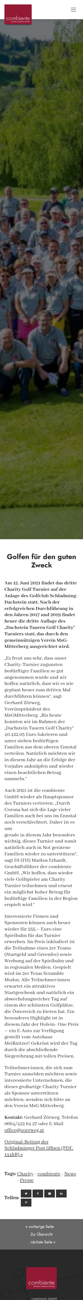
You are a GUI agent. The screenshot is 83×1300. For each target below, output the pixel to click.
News (70, 1174)
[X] (26, 1193)
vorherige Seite (41, 1226)
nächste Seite (41, 1242)
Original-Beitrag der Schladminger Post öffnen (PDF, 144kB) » (38, 1148)
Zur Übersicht (41, 1234)
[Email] (49, 1193)
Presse (27, 1180)
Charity (25, 1174)
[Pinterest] (26, 1203)
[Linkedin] (61, 1193)
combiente (48, 1174)
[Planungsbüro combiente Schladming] (41, 1278)
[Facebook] (38, 1193)
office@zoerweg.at (24, 1130)
